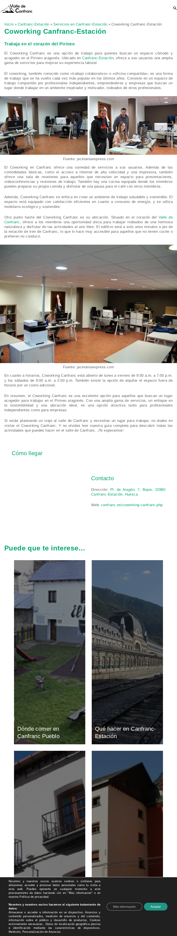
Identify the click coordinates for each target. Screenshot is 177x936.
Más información (124, 906)
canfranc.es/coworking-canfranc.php (132, 505)
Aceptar (155, 906)
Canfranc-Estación (98, 58)
